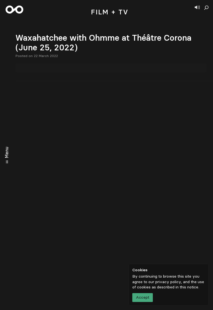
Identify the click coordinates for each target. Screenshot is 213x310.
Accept (142, 297)
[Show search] (206, 8)
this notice (189, 287)
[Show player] (197, 8)
